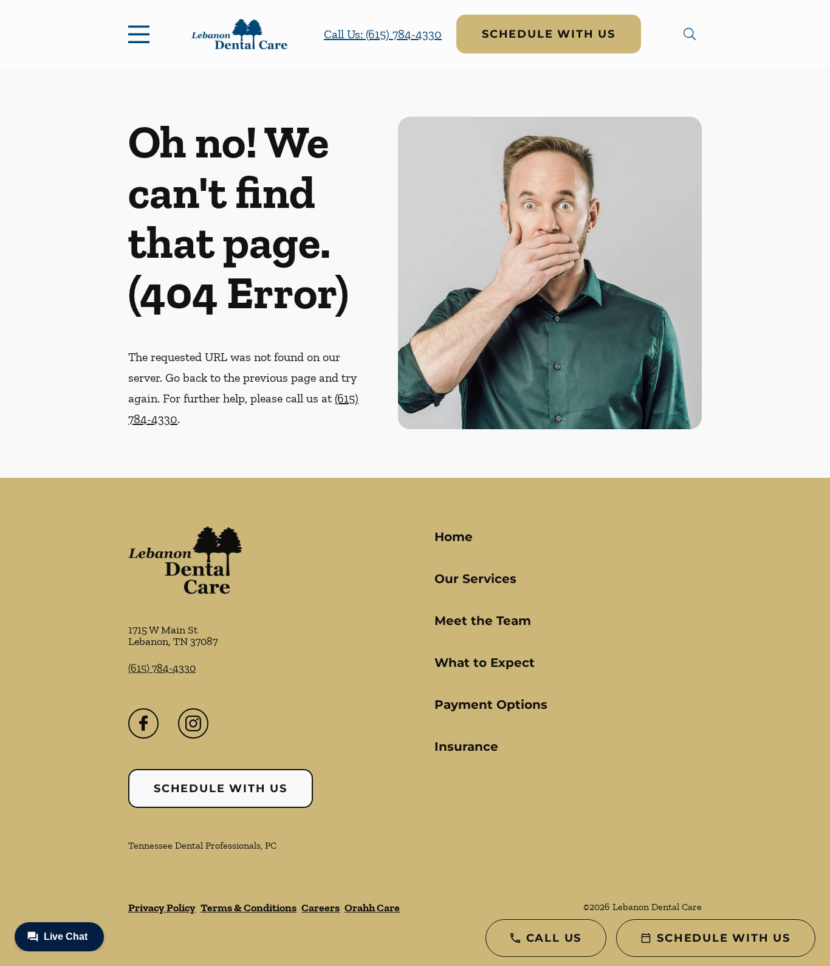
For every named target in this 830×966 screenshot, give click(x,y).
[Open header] (141, 34)
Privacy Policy (162, 907)
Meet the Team (482, 620)
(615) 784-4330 (162, 668)
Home (453, 537)
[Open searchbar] (689, 34)
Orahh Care (372, 907)
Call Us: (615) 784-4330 (383, 34)
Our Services (475, 578)
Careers (320, 907)
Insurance (466, 746)
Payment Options (490, 704)
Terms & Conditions (249, 907)
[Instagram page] (193, 723)
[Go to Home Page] (239, 34)
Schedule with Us (549, 34)
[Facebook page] (143, 723)
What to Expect (484, 662)
